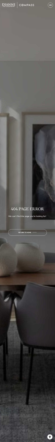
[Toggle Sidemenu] (50, 5)
